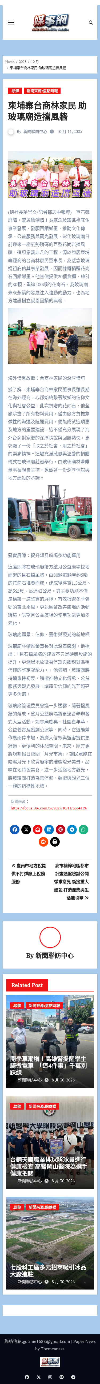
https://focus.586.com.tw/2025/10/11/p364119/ (49, 807)
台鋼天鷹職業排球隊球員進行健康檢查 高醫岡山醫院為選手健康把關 (49, 1166)
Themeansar (52, 1349)
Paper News (84, 1341)
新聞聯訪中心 (35, 131)
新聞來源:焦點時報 (42, 90)
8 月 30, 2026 (63, 1080)
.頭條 (15, 90)
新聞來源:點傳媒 (42, 1106)
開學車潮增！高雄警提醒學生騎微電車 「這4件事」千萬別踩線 (48, 1065)
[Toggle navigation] (11, 22)
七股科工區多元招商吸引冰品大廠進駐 (48, 1270)
